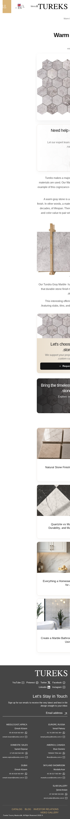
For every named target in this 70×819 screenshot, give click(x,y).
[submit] (65, 713)
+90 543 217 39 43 (54, 774)
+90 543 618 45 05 (16, 733)
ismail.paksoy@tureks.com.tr (51, 737)
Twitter (44, 682)
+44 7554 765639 (55, 753)
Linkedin (43, 687)
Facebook (57, 682)
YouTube (16, 682)
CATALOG (17, 809)
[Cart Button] (1, 6)
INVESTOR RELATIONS (46, 809)
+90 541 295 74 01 (54, 733)
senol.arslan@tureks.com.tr (54, 798)
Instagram (57, 687)
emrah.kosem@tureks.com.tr (13, 737)
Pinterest (30, 682)
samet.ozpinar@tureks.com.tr (13, 757)
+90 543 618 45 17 (17, 753)
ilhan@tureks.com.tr (54, 757)
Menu (33, 6)
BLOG (28, 809)
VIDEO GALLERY (49, 812)
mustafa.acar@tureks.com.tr (51, 777)
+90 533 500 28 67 (56, 794)
